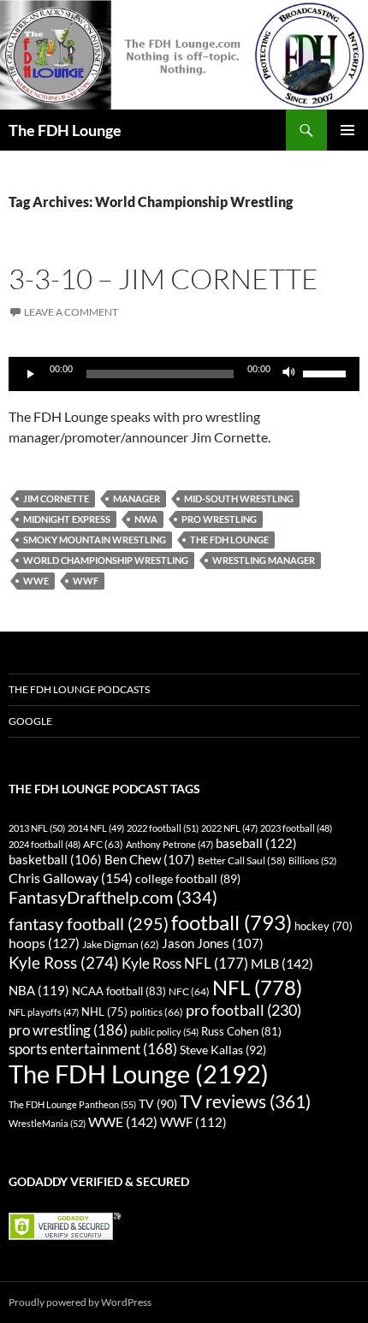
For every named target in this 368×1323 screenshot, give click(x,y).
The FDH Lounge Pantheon (72, 1104)
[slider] (327, 372)
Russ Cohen (241, 1031)
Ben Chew (149, 859)
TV (158, 1103)
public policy (164, 1031)
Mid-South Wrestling (239, 498)
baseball (256, 843)
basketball (55, 859)
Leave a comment (71, 312)
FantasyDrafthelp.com (113, 897)
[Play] (30, 374)
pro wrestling (219, 519)
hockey (323, 926)
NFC (189, 991)
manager (136, 498)
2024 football (44, 844)
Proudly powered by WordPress (80, 1302)
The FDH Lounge (65, 130)
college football (187, 878)
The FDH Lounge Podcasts (79, 689)
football (231, 922)
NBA (39, 990)
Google (30, 721)
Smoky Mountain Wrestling (94, 539)
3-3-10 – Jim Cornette (163, 278)
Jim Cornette (56, 498)
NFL (257, 987)
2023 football (296, 828)
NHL (104, 1011)
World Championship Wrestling (105, 560)
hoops (44, 943)
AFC (103, 844)
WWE (36, 580)
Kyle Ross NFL (185, 963)
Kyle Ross (64, 962)
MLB (282, 963)
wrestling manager (263, 560)
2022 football (163, 828)
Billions (312, 860)
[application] (184, 374)
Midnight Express (66, 519)
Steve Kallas (223, 1049)
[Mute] (289, 374)
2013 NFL (37, 828)
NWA (145, 519)
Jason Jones (213, 943)
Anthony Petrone (169, 844)
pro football (243, 1009)
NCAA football (119, 991)
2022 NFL (229, 828)
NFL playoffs (44, 1011)
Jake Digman (120, 944)
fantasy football (89, 924)
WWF (85, 580)
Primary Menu (347, 130)
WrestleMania (47, 1123)
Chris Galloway (71, 877)
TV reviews (245, 1101)
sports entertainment (93, 1049)
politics (156, 1012)
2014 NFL (96, 828)
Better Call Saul (242, 860)
